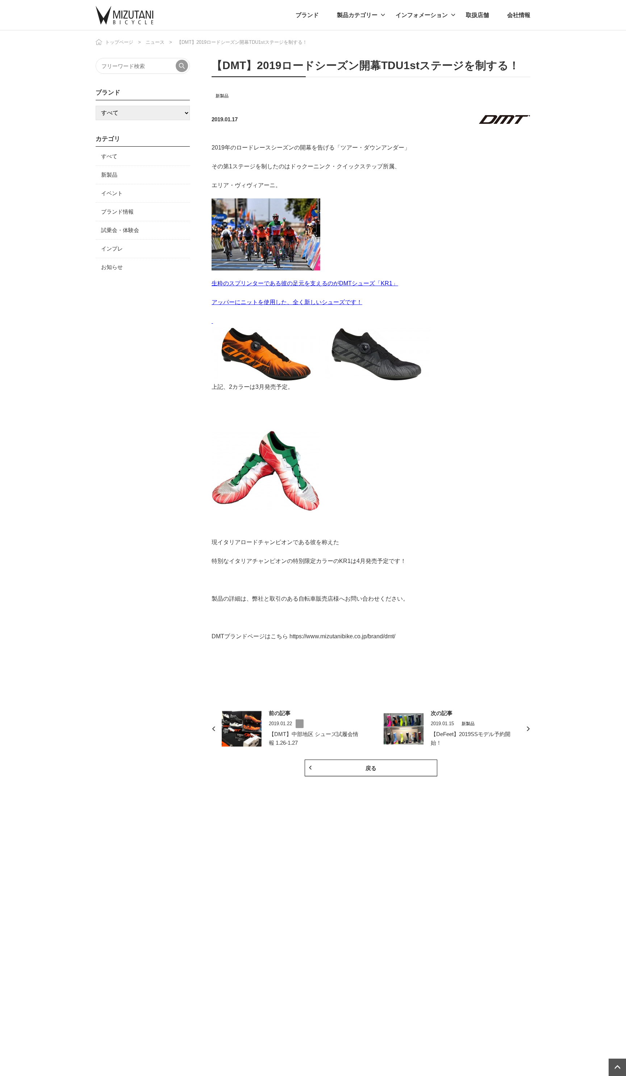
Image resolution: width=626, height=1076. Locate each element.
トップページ (119, 42)
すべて (109, 156)
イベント (112, 193)
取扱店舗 (477, 15)
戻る (371, 768)
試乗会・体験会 (120, 230)
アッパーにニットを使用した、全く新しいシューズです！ (287, 302)
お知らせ (112, 267)
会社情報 (518, 15)
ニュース (155, 42)
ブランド (307, 15)
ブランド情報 (117, 212)
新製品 (222, 95)
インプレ (112, 248)
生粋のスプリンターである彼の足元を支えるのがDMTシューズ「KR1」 (305, 283)
